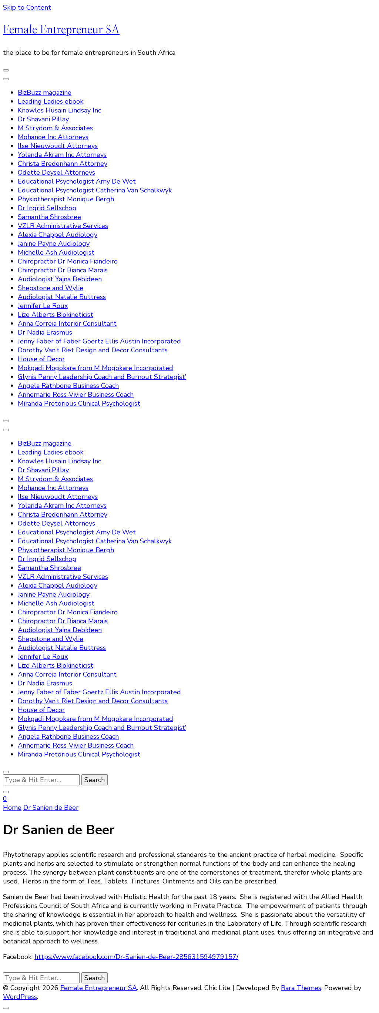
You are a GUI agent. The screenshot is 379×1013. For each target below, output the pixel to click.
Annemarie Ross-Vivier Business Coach (76, 394)
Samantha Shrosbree (49, 216)
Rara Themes (301, 987)
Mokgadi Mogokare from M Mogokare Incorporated (95, 367)
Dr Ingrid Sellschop (47, 208)
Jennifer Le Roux (43, 305)
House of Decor (41, 359)
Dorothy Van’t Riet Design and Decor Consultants (93, 350)
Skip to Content (27, 7)
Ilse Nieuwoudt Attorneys (58, 145)
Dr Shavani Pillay (43, 119)
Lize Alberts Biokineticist (55, 314)
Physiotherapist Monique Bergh (66, 199)
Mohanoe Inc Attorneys (53, 137)
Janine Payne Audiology (54, 243)
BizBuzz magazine (44, 92)
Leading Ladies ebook (50, 101)
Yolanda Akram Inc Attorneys (62, 154)
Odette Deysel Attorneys (56, 172)
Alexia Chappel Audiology (57, 234)
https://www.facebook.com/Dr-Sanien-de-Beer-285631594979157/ (136, 956)
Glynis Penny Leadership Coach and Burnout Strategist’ (102, 376)
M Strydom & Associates (55, 128)
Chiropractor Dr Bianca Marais (63, 270)
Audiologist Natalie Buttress (62, 296)
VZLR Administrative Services (63, 225)
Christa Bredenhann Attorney (62, 163)
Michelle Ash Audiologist (56, 252)
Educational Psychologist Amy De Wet (77, 181)
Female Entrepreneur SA (61, 30)
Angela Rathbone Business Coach (68, 385)
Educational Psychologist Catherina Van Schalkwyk (95, 190)
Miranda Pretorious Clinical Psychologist (79, 403)
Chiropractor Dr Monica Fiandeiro (68, 261)
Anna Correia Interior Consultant (67, 323)
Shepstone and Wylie (50, 288)
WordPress (20, 996)
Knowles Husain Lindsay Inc (59, 110)
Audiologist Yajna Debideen (60, 279)
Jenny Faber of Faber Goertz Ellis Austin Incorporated (99, 341)
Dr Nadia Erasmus (45, 332)
